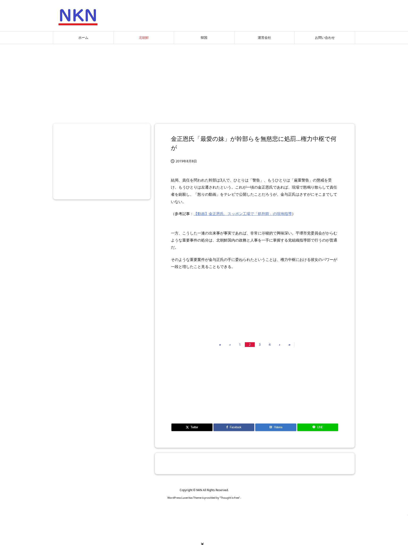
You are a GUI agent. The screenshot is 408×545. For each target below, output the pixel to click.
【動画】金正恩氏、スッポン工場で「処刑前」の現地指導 (243, 213)
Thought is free (230, 497)
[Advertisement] (204, 82)
